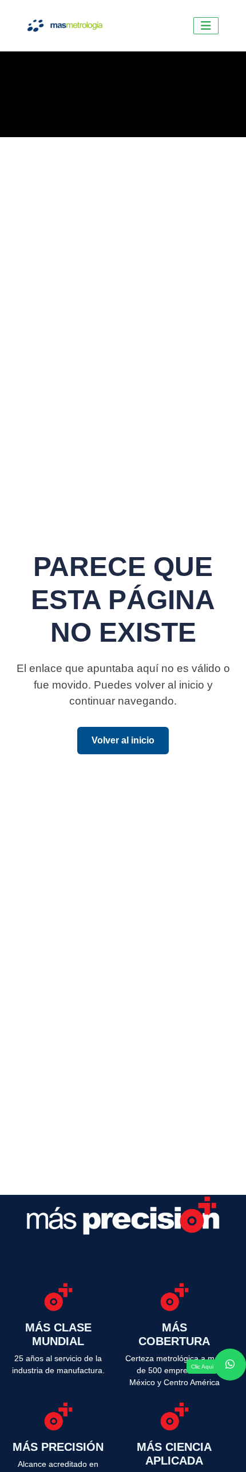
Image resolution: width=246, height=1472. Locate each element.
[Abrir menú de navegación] (206, 25)
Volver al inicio (123, 740)
